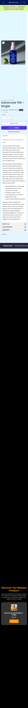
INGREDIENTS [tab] (14, 230)
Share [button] (4, 234)
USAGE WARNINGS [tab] (14, 227)
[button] (3, 2)
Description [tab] (14, 135)
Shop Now (14, 621)
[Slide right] (17, 97)
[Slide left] (10, 97)
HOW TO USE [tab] (14, 224)
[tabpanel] (14, 180)
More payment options (14, 131)
